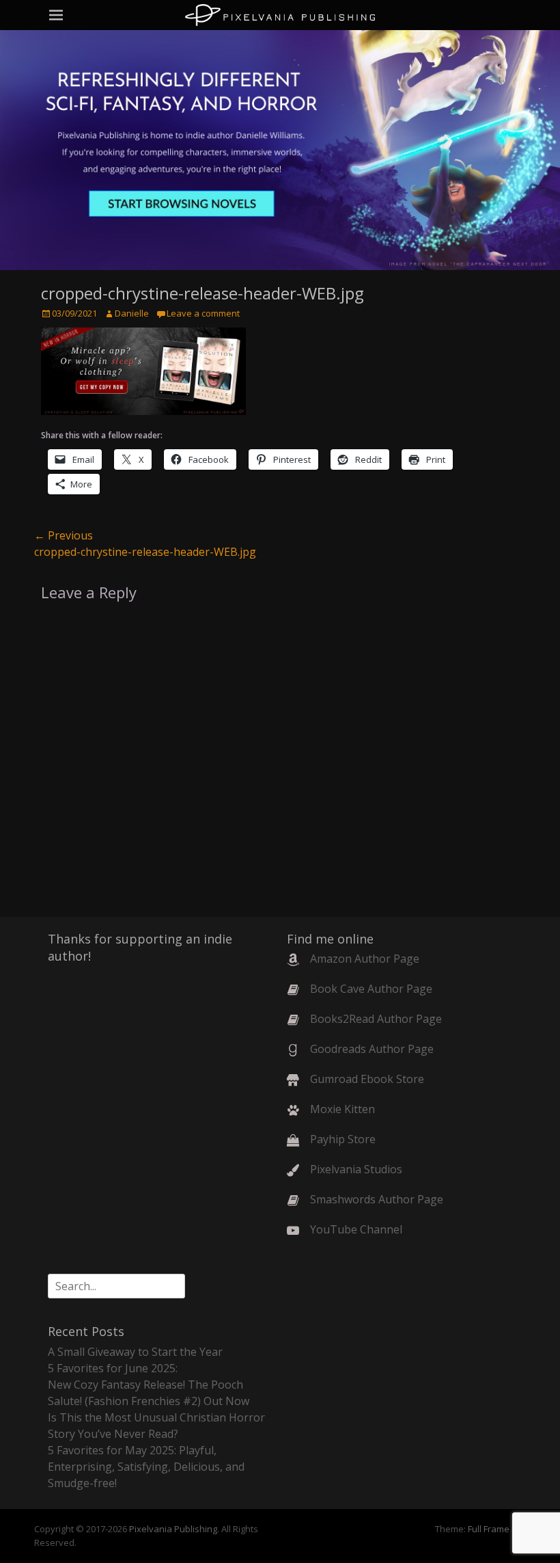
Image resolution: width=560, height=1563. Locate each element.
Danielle (132, 313)
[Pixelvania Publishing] (280, 15)
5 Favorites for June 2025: (113, 1368)
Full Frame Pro (497, 1529)
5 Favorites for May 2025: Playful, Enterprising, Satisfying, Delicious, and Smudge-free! (146, 1467)
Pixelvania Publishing (173, 1529)
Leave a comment (203, 313)
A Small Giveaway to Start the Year (135, 1351)
